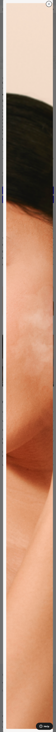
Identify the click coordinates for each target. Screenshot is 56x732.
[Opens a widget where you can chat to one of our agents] (44, 726)
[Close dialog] (49, 4)
